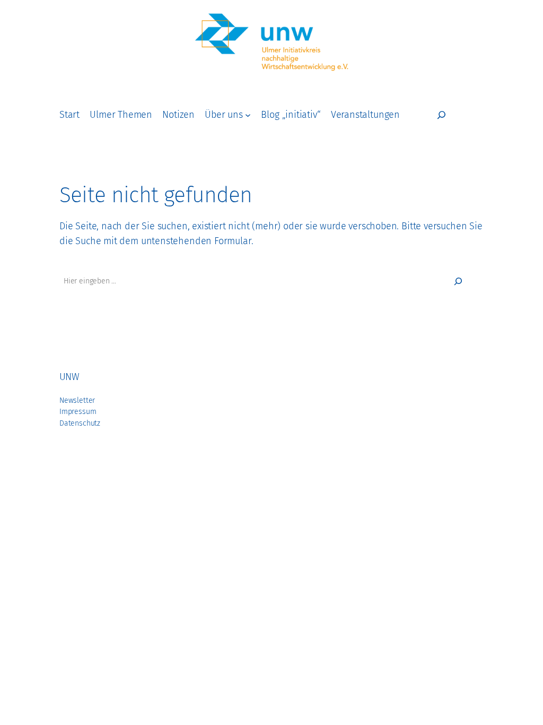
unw (69, 377)
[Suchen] (458, 281)
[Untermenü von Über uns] (248, 115)
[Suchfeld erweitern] (441, 115)
